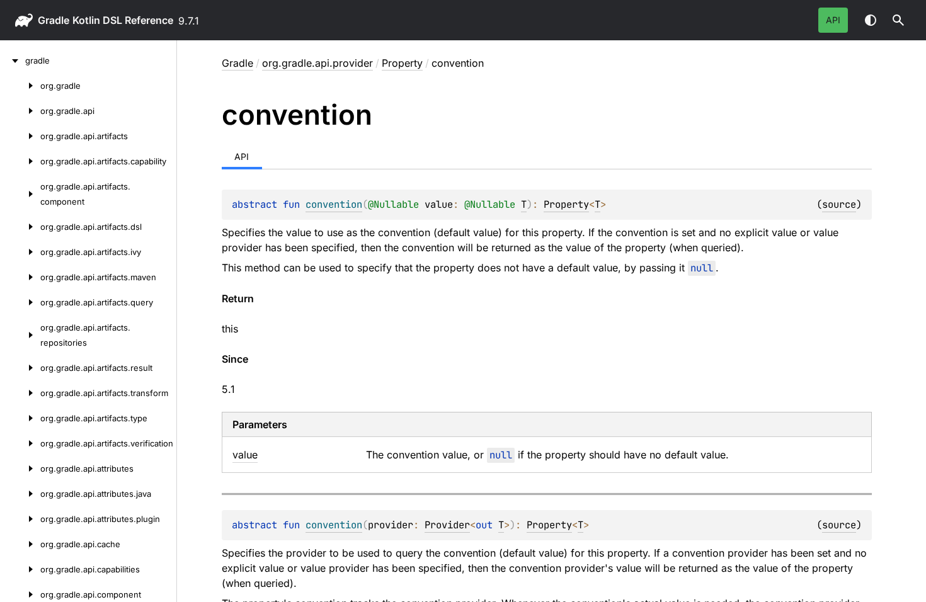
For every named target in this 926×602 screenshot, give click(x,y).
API (833, 19)
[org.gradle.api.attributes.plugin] (20, 518)
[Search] (898, 20)
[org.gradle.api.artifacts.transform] (20, 393)
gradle (53, 20)
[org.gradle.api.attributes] (20, 468)
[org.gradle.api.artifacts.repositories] (20, 335)
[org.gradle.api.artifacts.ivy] (20, 251)
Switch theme (870, 20)
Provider (447, 524)
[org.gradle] (20, 85)
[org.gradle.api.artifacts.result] (20, 367)
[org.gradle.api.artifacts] (20, 136)
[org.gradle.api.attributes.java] (20, 493)
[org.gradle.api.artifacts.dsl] (20, 226)
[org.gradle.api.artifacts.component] (20, 194)
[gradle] (12, 60)
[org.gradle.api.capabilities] (20, 569)
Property (402, 63)
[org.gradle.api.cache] (20, 544)
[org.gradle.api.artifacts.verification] (20, 443)
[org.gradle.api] (20, 110)
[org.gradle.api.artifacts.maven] (20, 277)
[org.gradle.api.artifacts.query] (20, 302)
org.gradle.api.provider (317, 63)
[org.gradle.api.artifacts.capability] (20, 161)
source (839, 204)
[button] (898, 20)
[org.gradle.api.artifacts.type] (20, 418)
